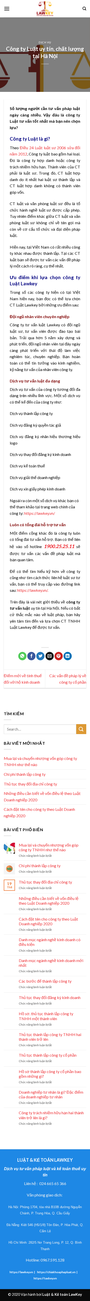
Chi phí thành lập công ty (25, 774)
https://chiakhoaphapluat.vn (56, 1272)
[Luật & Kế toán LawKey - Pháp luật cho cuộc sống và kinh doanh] (45, 8)
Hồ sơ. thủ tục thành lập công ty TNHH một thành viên (46, 1016)
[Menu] (7, 8)
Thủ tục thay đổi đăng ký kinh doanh (49, 997)
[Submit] (81, 729)
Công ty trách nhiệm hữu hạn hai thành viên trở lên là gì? (51, 1115)
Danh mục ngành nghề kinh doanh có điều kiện (49, 942)
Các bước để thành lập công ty (45, 981)
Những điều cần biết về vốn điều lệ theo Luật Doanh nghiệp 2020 (42, 796)
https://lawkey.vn (21, 1272)
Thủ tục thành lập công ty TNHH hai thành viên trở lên (50, 1036)
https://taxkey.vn (45, 1278)
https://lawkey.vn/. (32, 590)
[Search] (84, 8)
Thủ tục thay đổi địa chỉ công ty (30, 783)
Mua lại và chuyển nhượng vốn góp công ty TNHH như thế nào (40, 761)
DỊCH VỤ (45, 42)
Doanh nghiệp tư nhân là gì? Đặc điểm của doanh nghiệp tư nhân (51, 1094)
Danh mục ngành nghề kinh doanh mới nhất (51, 962)
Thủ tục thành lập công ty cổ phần (47, 1055)
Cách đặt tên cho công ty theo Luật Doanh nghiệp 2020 (39, 812)
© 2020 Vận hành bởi (45, 1294)
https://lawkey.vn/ (39, 513)
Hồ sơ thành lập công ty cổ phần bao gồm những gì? (50, 1073)
